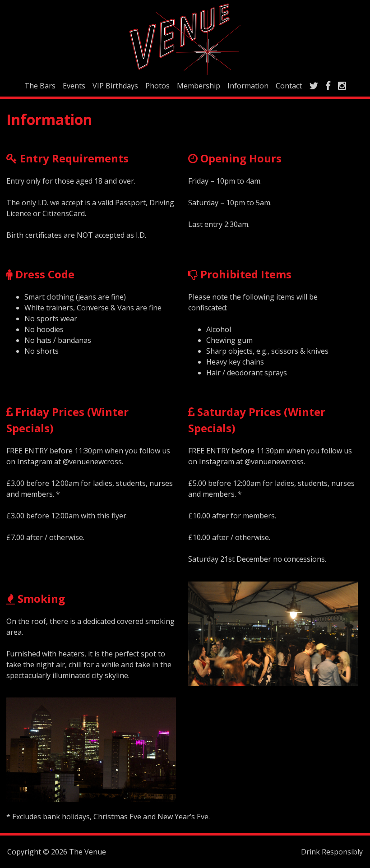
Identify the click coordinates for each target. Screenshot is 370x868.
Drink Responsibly (332, 852)
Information (247, 86)
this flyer (111, 516)
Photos (157, 86)
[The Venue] (185, 39)
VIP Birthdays (115, 86)
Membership (198, 86)
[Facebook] (328, 85)
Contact (289, 86)
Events (74, 86)
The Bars (40, 86)
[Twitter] (313, 85)
